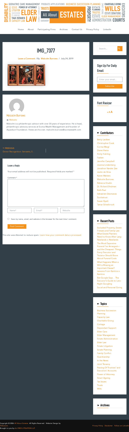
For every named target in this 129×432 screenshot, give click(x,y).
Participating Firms (47, 29)
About (31, 29)
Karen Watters (103, 175)
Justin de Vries (104, 172)
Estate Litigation (105, 346)
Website (13, 120)
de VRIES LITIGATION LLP (25, 428)
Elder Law (101, 342)
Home (21, 29)
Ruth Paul (101, 190)
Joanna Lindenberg (106, 165)
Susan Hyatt (102, 201)
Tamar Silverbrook (105, 204)
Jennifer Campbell (106, 161)
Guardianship (103, 357)
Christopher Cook (105, 143)
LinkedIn (107, 29)
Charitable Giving (105, 320)
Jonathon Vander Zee (107, 168)
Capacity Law (103, 317)
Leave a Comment (26, 58)
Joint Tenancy (103, 364)
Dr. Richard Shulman (106, 186)
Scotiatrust (102, 197)
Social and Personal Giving (109, 287)
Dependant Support (106, 328)
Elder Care (102, 331)
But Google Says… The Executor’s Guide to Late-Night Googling (109, 280)
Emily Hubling (103, 154)
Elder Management (106, 335)
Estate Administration (107, 338)
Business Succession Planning (106, 312)
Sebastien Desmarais (107, 193)
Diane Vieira (103, 150)
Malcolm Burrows (105, 179)
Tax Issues (101, 381)
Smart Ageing (103, 378)
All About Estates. (21, 423)
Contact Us (77, 29)
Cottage (101, 324)
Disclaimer (109, 426)
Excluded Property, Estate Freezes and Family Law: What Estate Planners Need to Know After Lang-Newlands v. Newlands (109, 233)
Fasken (100, 157)
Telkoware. (4, 425)
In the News (102, 360)
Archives (64, 29)
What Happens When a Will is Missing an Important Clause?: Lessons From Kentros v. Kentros (108, 268)
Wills (99, 388)
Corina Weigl (103, 147)
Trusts (100, 385)
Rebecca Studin (104, 183)
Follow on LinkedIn (121, 426)
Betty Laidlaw (103, 139)
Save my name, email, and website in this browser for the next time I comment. (44, 219)
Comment (12, 177)
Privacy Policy (92, 29)
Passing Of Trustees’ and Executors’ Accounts (108, 369)
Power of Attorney (106, 374)
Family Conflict (104, 353)
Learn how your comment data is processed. (61, 235)
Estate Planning (104, 349)
